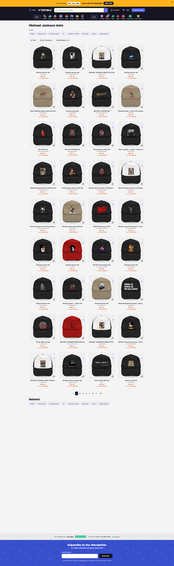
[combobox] (79, 10)
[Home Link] (45, 10)
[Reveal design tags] (54, 68)
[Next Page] (100, 393)
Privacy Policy (83, 560)
